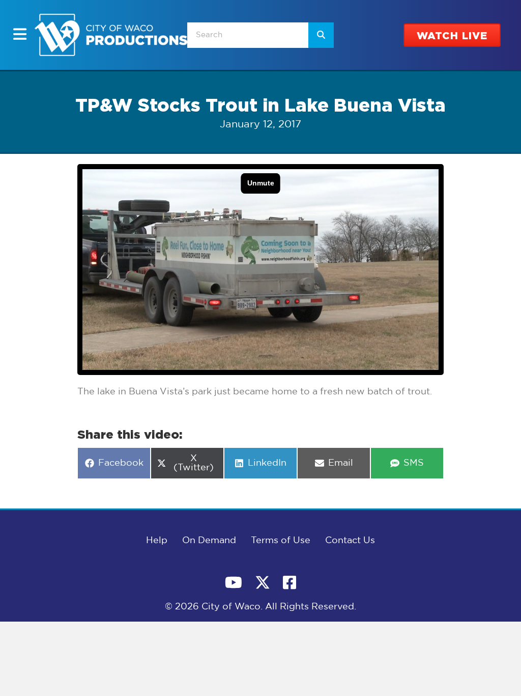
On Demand (209, 541)
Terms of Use (280, 541)
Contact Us (350, 541)
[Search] (321, 35)
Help (156, 541)
